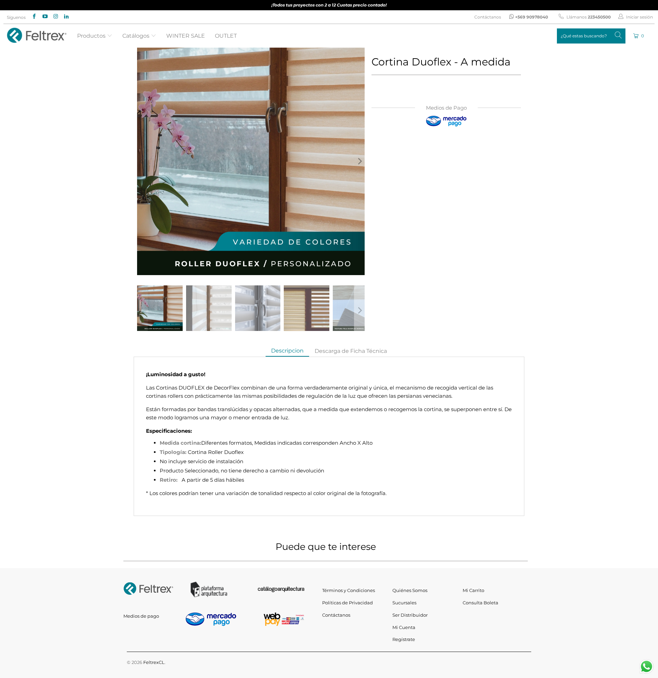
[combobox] (591, 36)
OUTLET (226, 36)
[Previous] (142, 161)
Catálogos (136, 36)
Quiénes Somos (409, 590)
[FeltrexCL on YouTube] (44, 17)
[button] (639, 35)
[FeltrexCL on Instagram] (55, 17)
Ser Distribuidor (410, 615)
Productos (92, 36)
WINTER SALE (185, 36)
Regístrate (403, 639)
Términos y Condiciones (348, 590)
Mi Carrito (473, 590)
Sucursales (404, 602)
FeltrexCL (153, 662)
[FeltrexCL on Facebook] (34, 17)
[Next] (359, 161)
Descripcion (287, 350)
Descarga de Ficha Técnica (351, 351)
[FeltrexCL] (37, 35)
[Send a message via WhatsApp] (646, 666)
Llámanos (588, 17)
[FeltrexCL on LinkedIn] (66, 17)
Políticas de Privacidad (347, 602)
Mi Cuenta (403, 627)
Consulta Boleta (480, 602)
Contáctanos (487, 17)
